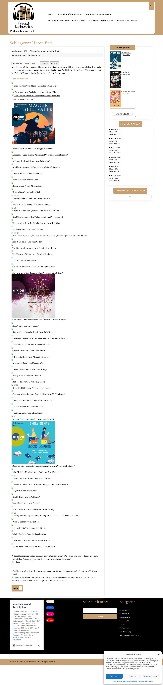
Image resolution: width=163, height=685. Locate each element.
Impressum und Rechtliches (130, 681)
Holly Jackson (126, 74)
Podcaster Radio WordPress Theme (22, 662)
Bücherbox (123, 614)
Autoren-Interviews (127, 21)
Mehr (18, 588)
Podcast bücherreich (22, 30)
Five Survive (125, 72)
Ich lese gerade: (122, 47)
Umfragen (122, 628)
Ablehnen (132, 676)
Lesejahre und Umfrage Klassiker (66, 21)
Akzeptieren (114, 676)
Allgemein (123, 610)
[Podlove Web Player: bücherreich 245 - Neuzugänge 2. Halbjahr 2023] (57, 60)
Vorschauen (123, 632)
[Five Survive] (115, 79)
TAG (121, 624)
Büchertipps (123, 617)
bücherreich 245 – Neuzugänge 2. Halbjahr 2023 (36, 50)
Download (44, 63)
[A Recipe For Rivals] (115, 98)
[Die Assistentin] (115, 60)
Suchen (100, 617)
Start (51, 14)
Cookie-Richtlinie (117, 681)
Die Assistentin (126, 53)
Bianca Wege (126, 93)
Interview (122, 621)
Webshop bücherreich (70, 14)
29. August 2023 (20, 55)
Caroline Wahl (126, 55)
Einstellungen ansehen (150, 676)
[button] (158, 654)
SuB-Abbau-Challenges (101, 21)
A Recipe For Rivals (128, 91)
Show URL (54, 63)
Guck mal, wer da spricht (99, 14)
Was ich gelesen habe (126, 635)
